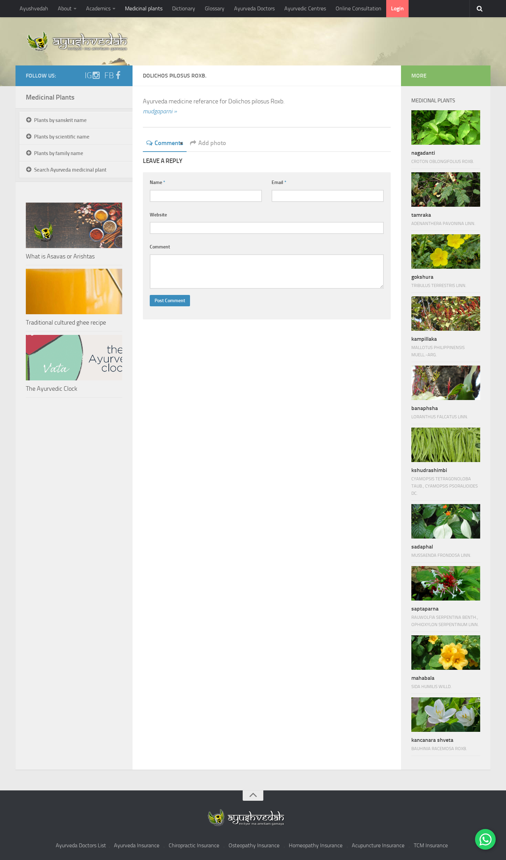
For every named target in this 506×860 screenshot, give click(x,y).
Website (158, 215)
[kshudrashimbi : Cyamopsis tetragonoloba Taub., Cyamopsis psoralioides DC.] (445, 445)
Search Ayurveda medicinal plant (70, 170)
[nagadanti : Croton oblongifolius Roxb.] (445, 127)
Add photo (212, 143)
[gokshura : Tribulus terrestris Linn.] (445, 251)
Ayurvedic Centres (305, 8)
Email (279, 182)
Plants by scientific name (61, 137)
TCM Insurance (431, 845)
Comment (160, 247)
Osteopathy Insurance (254, 845)
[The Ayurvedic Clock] (74, 357)
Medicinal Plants (50, 97)
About (65, 8)
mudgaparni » (160, 111)
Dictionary (183, 8)
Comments (169, 143)
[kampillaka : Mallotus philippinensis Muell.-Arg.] (445, 313)
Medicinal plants (143, 8)
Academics (98, 8)
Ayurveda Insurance (136, 845)
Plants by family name (58, 153)
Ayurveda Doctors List (81, 845)
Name (157, 182)
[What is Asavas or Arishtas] (74, 225)
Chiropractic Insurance (194, 845)
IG (88, 75)
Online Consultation (358, 8)
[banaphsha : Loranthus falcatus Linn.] (445, 383)
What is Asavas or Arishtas (60, 256)
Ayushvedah (34, 8)
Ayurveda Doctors (254, 8)
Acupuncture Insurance (378, 845)
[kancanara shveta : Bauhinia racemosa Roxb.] (445, 714)
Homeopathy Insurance (315, 845)
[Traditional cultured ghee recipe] (74, 291)
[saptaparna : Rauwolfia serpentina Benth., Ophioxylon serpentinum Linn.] (445, 583)
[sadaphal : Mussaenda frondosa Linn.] (445, 521)
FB (109, 75)
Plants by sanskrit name (60, 120)
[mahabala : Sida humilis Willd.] (445, 652)
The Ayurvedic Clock (51, 388)
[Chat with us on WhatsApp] (485, 839)
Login (397, 8)
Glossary (214, 8)
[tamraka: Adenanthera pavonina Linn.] (445, 189)
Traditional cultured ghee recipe (66, 322)
